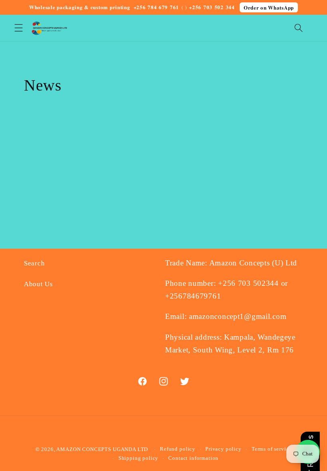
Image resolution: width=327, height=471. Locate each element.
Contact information (193, 458)
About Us (38, 284)
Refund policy (177, 449)
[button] (19, 28)
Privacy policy (223, 449)
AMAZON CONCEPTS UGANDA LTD (102, 449)
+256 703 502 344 (212, 7)
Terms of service (272, 449)
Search (34, 263)
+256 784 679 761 (156, 7)
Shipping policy (138, 458)
